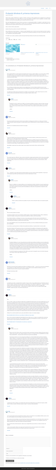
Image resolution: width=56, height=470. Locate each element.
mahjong (9, 294)
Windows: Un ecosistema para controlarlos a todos (27, 52)
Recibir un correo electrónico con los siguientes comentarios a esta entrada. (19, 455)
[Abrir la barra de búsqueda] (50, 8)
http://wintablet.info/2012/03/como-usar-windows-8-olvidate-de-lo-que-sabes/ (20, 315)
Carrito (47, 8)
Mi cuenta (42, 8)
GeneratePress (32, 468)
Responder (8, 95)
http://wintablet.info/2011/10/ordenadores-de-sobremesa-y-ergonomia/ (19, 321)
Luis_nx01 (10, 152)
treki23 (12, 98)
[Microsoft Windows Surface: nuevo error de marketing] (43, 48)
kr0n (9, 69)
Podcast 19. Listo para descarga (10, 52)
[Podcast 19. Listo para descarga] (13, 48)
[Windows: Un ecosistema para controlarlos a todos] (28, 48)
